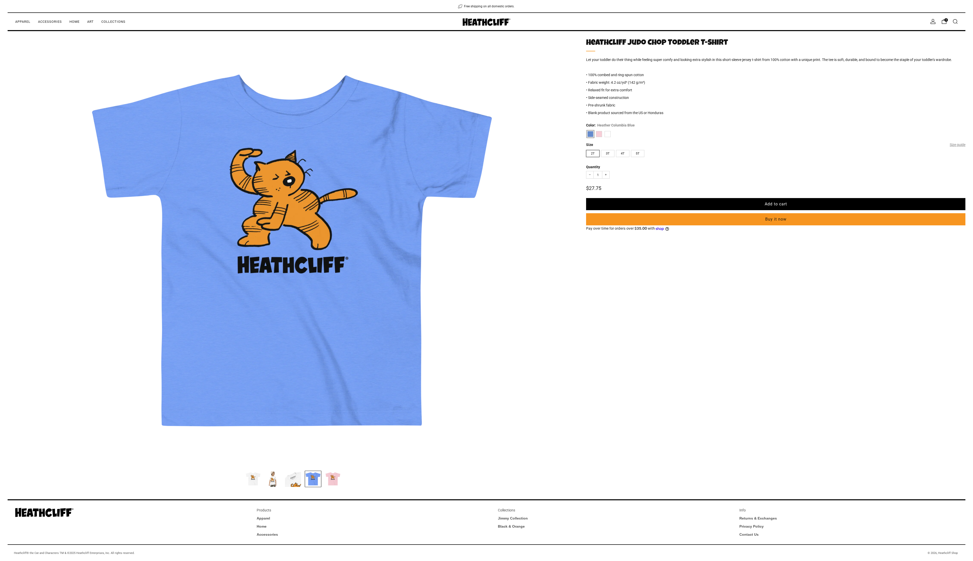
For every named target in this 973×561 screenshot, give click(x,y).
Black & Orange (511, 526)
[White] (607, 134)
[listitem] (486, 6)
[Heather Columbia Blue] (590, 134)
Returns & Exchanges (758, 518)
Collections (113, 22)
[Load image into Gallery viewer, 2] (273, 479)
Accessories (50, 22)
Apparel (22, 22)
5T (638, 153)
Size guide (957, 145)
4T (623, 153)
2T (593, 153)
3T (608, 153)
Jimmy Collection (513, 518)
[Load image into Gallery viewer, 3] (293, 479)
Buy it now (776, 219)
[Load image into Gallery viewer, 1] (253, 479)
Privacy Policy (751, 526)
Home (74, 22)
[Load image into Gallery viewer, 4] (313, 479)
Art (90, 22)
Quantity (593, 167)
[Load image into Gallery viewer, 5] (333, 479)
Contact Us (749, 534)
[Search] (955, 21)
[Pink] (599, 134)
